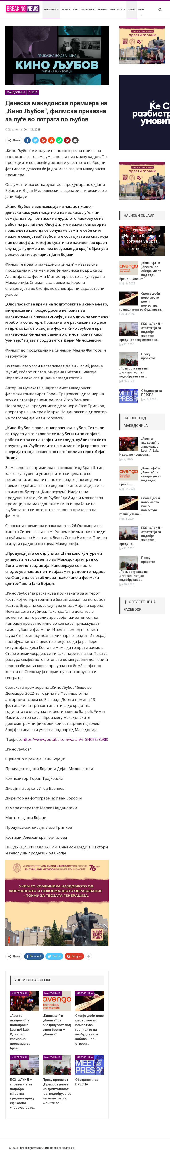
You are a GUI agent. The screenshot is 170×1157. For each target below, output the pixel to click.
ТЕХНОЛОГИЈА (117, 9)
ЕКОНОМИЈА (88, 9)
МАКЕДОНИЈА (51, 9)
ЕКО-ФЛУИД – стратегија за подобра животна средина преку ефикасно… (141, 332)
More (141, 9)
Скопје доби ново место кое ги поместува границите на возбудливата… (141, 301)
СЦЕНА (131, 9)
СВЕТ (75, 9)
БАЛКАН (66, 9)
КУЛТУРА (102, 9)
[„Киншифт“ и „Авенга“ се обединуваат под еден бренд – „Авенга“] (57, 1001)
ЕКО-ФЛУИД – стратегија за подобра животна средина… (141, 536)
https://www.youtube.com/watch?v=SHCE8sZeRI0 (65, 739)
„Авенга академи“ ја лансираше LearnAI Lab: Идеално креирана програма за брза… (142, 229)
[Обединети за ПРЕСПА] (89, 1065)
